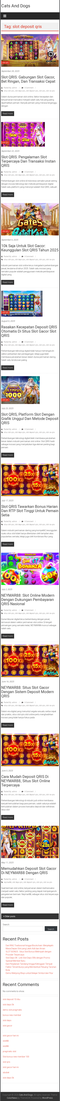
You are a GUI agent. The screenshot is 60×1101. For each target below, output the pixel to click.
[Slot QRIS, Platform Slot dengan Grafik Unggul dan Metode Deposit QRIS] (20, 390)
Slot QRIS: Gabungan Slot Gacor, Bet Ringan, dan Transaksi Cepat (28, 79)
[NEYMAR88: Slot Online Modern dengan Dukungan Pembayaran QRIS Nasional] (30, 568)
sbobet (6, 1072)
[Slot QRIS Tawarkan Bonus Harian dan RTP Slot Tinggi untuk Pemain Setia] (30, 479)
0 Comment (28, 88)
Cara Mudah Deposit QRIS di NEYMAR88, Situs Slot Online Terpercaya (25, 780)
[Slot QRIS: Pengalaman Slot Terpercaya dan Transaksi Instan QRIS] (23, 134)
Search (6, 924)
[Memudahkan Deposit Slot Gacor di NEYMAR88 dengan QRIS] (30, 842)
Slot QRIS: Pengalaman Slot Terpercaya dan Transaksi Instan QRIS (28, 161)
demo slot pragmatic (12, 1010)
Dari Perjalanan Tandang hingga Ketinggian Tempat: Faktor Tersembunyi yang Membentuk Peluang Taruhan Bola (31, 967)
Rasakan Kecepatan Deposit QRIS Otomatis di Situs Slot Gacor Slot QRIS (29, 331)
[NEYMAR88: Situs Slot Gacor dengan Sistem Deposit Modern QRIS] (30, 660)
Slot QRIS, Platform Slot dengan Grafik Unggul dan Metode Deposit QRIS (30, 418)
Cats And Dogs (15, 5)
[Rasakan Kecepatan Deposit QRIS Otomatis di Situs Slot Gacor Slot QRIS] (22, 303)
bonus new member (12, 1015)
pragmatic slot (9, 1051)
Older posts (10, 916)
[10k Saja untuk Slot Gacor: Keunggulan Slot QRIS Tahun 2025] (30, 219)
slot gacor (7, 1025)
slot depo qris (20, 91)
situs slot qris (9, 91)
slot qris (5, 63)
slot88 (6, 1041)
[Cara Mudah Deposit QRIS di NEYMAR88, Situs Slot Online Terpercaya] (30, 750)
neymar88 (8, 882)
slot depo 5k (8, 1004)
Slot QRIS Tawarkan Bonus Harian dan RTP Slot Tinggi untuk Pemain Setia (30, 510)
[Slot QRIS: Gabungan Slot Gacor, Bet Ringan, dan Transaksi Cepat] (30, 50)
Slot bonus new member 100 (16, 1056)
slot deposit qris (32, 91)
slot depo (7, 1020)
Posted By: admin (10, 88)
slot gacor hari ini (11, 1035)
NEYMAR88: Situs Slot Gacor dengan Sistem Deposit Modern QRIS (27, 691)
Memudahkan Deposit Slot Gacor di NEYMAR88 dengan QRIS (28, 870)
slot (3, 673)
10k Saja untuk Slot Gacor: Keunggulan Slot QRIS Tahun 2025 (30, 248)
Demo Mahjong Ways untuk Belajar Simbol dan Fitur (29, 973)
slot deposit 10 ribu (11, 999)
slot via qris (50, 91)
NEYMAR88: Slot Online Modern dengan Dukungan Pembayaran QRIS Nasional (27, 599)
